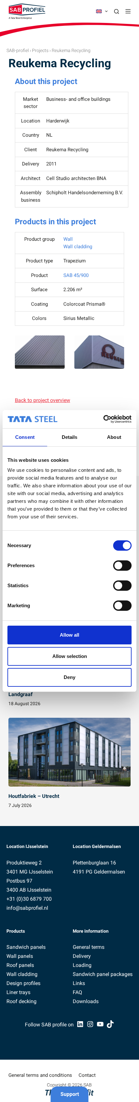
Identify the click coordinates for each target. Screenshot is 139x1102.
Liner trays (18, 992)
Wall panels (19, 956)
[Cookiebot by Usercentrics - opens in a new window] (103, 419)
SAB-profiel (17, 50)
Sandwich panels (26, 947)
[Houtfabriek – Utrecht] (69, 752)
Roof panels (20, 965)
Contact (87, 1075)
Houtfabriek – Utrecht (33, 796)
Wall (68, 239)
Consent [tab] (25, 437)
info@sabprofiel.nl (27, 908)
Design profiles (23, 983)
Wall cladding (77, 246)
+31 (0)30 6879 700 (29, 899)
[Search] (116, 11)
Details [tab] (70, 437)
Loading (82, 965)
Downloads (86, 1001)
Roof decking (21, 1001)
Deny (69, 677)
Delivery (82, 956)
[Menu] (128, 11)
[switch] (122, 565)
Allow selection (69, 656)
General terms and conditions (40, 1075)
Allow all (69, 635)
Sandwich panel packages (103, 974)
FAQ (77, 992)
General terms (88, 947)
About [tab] (114, 437)
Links (79, 983)
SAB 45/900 (76, 275)
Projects (40, 50)
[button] (102, 11)
